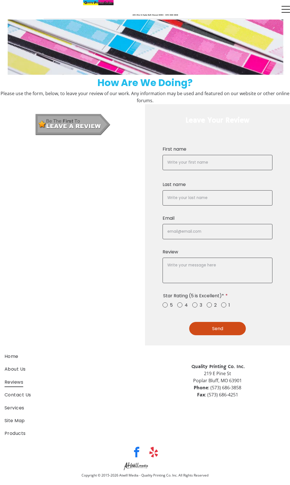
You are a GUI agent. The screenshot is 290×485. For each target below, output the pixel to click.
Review (170, 252)
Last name (174, 184)
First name (174, 149)
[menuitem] (72, 356)
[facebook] (136, 453)
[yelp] (153, 453)
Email (168, 218)
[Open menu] (286, 9)
